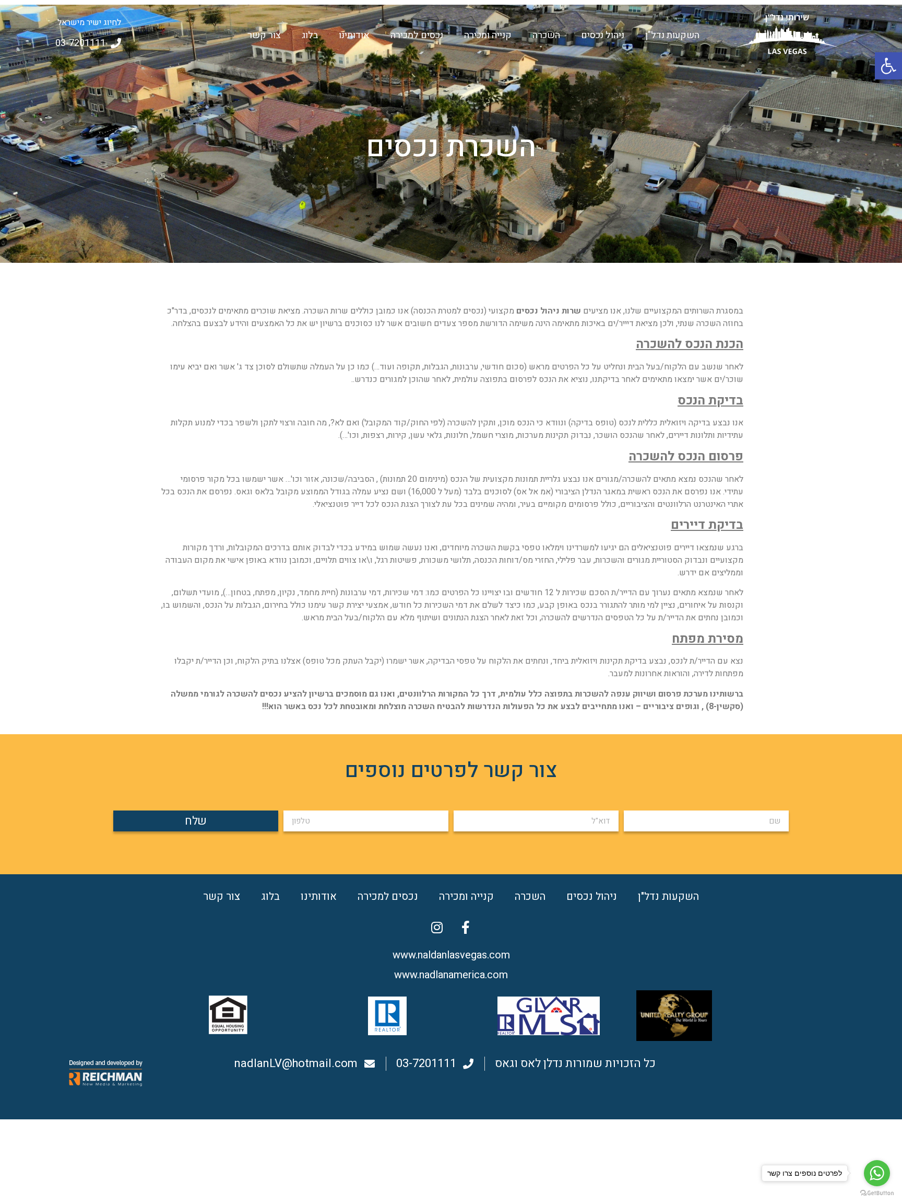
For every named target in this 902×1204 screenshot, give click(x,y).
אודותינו (354, 35)
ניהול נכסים (602, 35)
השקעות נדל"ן (672, 35)
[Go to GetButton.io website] (877, 1193)
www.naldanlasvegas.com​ (451, 955)
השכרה (546, 35)
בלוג (310, 35)
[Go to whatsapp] (877, 1173)
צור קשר (264, 35)
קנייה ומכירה (488, 35)
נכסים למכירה (416, 35)
